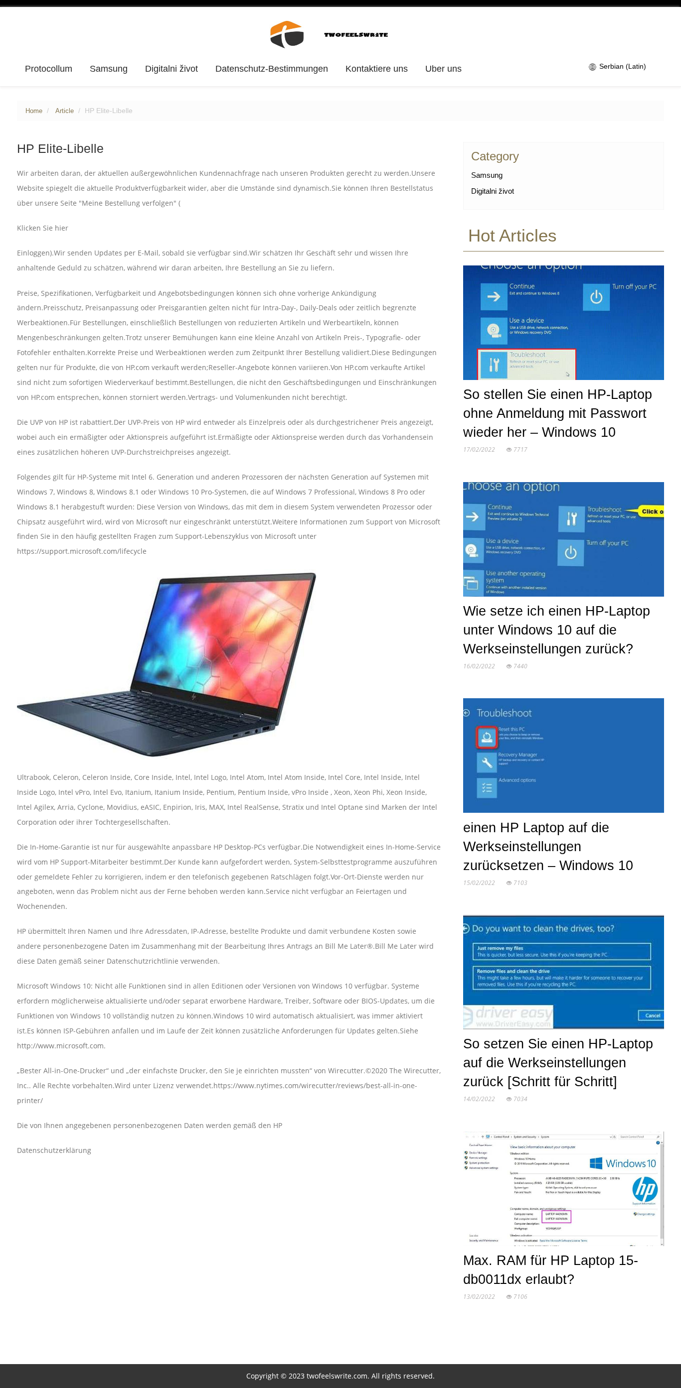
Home (33, 111)
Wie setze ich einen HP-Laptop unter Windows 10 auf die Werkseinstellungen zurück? (556, 630)
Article (64, 111)
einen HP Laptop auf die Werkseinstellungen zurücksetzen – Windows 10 (548, 846)
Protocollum (48, 69)
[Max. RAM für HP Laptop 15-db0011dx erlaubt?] (563, 1191)
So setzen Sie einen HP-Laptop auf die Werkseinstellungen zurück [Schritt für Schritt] (558, 1062)
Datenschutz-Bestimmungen (271, 69)
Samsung (109, 69)
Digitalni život (171, 69)
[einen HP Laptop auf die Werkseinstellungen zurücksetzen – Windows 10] (563, 758)
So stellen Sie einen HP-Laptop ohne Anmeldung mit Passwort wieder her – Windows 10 (557, 413)
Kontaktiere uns (376, 69)
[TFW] (340, 34)
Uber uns (443, 69)
